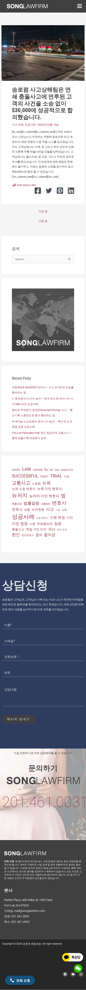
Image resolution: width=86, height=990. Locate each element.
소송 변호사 (42, 518)
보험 (27, 509)
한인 (16, 534)
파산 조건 (62, 529)
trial (56, 476)
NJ (46, 470)
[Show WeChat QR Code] (78, 968)
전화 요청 (23, 980)
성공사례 (30, 124)
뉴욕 (46, 482)
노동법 (36, 483)
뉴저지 (20, 495)
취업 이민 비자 (36, 529)
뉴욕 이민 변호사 (49, 489)
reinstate (67, 470)
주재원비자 (45, 524)
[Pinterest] (60, 191)
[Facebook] (38, 191)
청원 (57, 524)
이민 (70, 517)
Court (16, 469)
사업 (58, 510)
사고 (50, 509)
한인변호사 (28, 535)
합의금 (49, 534)
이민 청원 (20, 523)
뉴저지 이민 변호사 (44, 496)
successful (25, 476)
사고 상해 (17, 124)
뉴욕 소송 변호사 (23, 489)
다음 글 (43, 221)
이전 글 (43, 211)
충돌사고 (18, 529)
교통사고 (21, 482)
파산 (51, 529)
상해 (64, 509)
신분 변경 (57, 517)
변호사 (59, 503)
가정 (67, 476)
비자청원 (38, 509)
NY (51, 469)
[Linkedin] (71, 191)
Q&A (57, 470)
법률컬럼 (45, 503)
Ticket (44, 476)
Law (26, 469)
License (38, 469)
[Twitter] (49, 191)
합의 (39, 535)
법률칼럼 (31, 503)
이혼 (32, 524)
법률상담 (17, 503)
